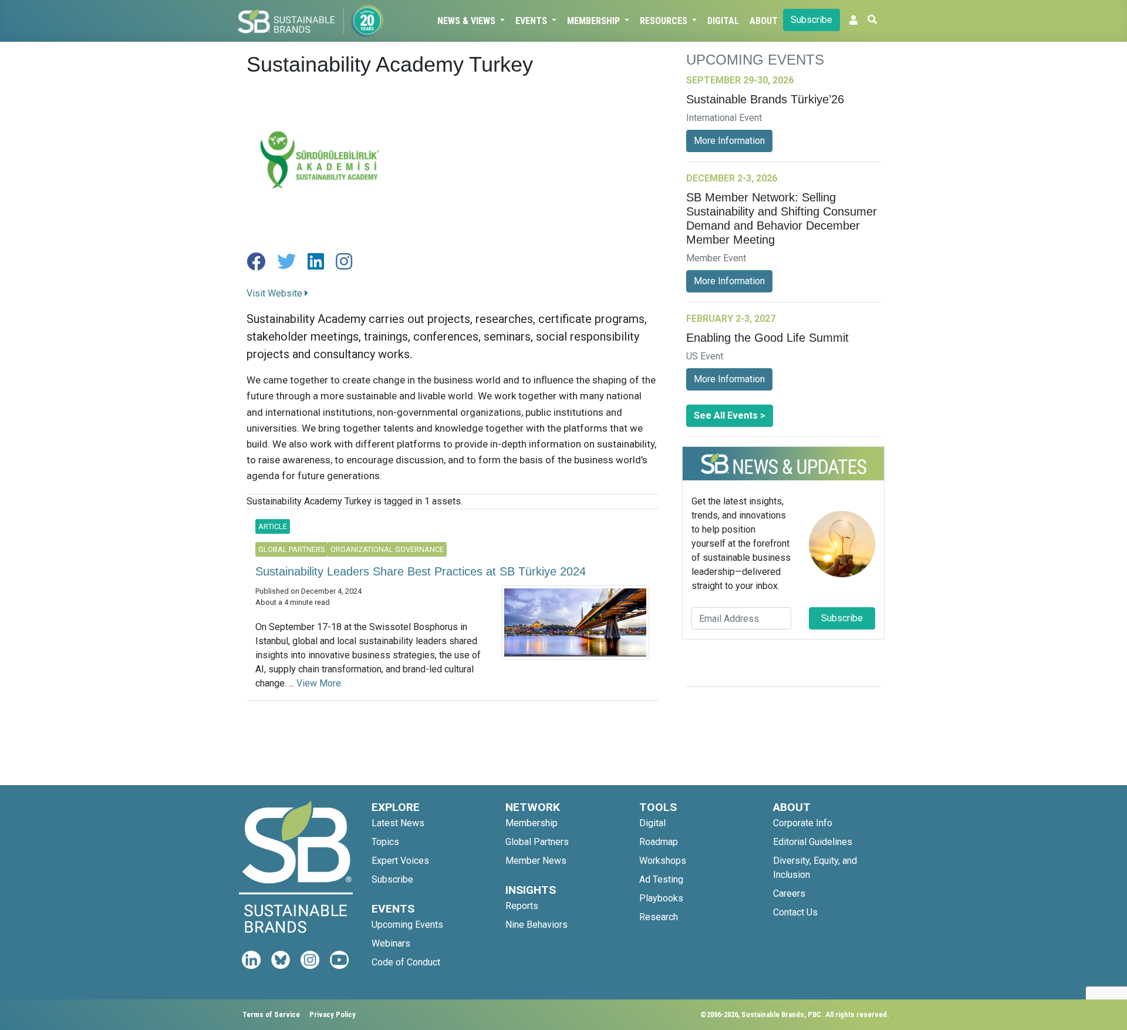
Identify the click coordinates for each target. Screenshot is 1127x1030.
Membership (594, 20)
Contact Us (795, 912)
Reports (521, 905)
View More (318, 683)
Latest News (398, 823)
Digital (723, 20)
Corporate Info (802, 823)
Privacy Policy (332, 1014)
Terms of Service (271, 1014)
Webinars (391, 943)
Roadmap (658, 841)
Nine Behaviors (536, 924)
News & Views (467, 20)
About (764, 20)
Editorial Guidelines (812, 841)
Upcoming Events (407, 924)
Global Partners (537, 841)
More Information (729, 140)
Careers (789, 893)
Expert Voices (400, 860)
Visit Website (276, 293)
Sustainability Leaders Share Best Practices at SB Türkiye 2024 (420, 571)
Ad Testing (661, 879)
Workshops (662, 860)
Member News (535, 860)
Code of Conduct (406, 962)
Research (658, 917)
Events (532, 20)
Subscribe (811, 19)
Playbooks (661, 898)
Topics (385, 841)
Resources (665, 20)
